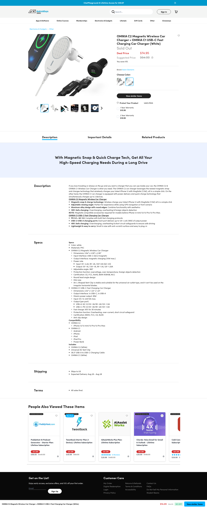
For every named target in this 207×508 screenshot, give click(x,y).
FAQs (149, 486)
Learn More (148, 103)
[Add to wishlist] (178, 35)
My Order (108, 483)
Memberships (81, 20)
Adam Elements (128, 69)
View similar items (134, 96)
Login (106, 489)
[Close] (175, 2)
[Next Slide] (102, 108)
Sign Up (54, 491)
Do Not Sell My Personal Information (162, 489)
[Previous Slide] (37, 108)
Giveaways (166, 20)
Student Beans (153, 492)
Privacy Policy (110, 492)
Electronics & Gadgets (103, 20)
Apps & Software (42, 20)
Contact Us (151, 483)
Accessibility (130, 489)
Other (152, 20)
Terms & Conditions (133, 486)
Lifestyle (123, 20)
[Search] (113, 11)
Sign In (164, 11)
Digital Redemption (112, 486)
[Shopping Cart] (176, 11)
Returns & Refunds (133, 483)
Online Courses (63, 20)
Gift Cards (138, 20)
